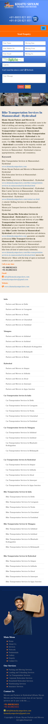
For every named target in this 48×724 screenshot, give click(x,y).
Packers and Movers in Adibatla (18, 373)
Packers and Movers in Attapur (17, 368)
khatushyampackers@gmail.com (15, 279)
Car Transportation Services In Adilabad (21, 432)
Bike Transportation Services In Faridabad (22, 517)
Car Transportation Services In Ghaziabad (22, 416)
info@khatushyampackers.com (16, 277)
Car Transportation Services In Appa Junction (23, 485)
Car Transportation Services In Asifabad (21, 438)
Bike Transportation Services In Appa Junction (23, 582)
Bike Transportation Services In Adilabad (21, 529)
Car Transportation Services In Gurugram (21, 406)
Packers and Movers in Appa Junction (20, 389)
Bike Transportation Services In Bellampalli (22, 547)
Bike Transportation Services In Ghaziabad (22, 512)
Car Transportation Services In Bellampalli (22, 451)
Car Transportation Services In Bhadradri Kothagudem (21, 444)
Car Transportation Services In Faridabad (21, 421)
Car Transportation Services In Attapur (20, 465)
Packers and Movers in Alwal (17, 379)
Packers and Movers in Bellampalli (19, 352)
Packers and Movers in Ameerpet (18, 384)
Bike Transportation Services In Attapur (21, 561)
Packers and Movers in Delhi (17, 304)
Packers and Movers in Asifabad (18, 341)
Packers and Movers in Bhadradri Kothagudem (24, 347)
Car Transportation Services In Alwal (20, 475)
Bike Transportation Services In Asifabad (21, 534)
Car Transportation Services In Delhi (20, 400)
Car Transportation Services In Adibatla (21, 470)
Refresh (29, 70)
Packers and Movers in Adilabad (18, 336)
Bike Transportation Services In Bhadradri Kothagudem (22, 540)
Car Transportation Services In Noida (20, 411)
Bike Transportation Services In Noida (20, 507)
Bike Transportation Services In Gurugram (22, 502)
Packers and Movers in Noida (17, 315)
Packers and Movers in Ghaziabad (19, 320)
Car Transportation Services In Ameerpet (21, 480)
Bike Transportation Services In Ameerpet (22, 576)
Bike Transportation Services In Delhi (20, 497)
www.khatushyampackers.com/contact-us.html (21, 199)
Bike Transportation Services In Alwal (20, 571)
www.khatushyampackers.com (14, 166)
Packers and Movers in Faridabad (18, 325)
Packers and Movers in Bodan (17, 357)
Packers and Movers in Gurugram (19, 309)
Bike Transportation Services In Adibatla (21, 566)
